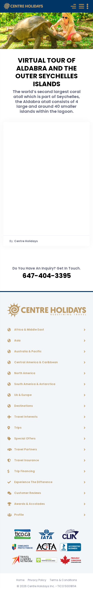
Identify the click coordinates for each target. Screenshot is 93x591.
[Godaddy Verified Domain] (47, 560)
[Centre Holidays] (23, 6)
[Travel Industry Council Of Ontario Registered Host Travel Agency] (23, 534)
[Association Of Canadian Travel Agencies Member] (47, 547)
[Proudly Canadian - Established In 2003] (70, 560)
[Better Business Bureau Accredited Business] (70, 547)
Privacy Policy (37, 580)
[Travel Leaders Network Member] (23, 560)
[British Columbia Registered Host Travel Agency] (23, 547)
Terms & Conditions (63, 580)
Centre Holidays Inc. (41, 586)
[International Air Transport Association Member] (47, 534)
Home (20, 580)
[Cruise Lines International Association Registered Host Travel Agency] (70, 534)
